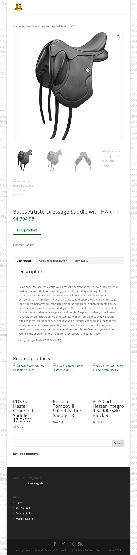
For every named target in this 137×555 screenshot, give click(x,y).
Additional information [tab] (53, 260)
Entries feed (23, 507)
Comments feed (25, 513)
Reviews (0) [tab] (82, 260)
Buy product (27, 230)
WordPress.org (24, 518)
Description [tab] (24, 260)
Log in (19, 502)
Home (16, 26)
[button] (118, 36)
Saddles (26, 26)
